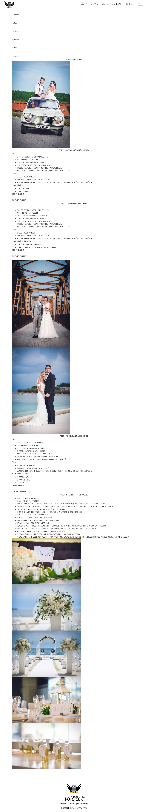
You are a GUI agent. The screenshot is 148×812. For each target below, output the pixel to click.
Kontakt (129, 3)
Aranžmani (117, 3)
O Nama (94, 3)
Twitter (14, 23)
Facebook (15, 14)
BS (139, 4)
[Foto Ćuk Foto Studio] (10, 4)
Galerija (105, 3)
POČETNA (83, 3)
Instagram (16, 31)
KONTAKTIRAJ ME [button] (19, 200)
